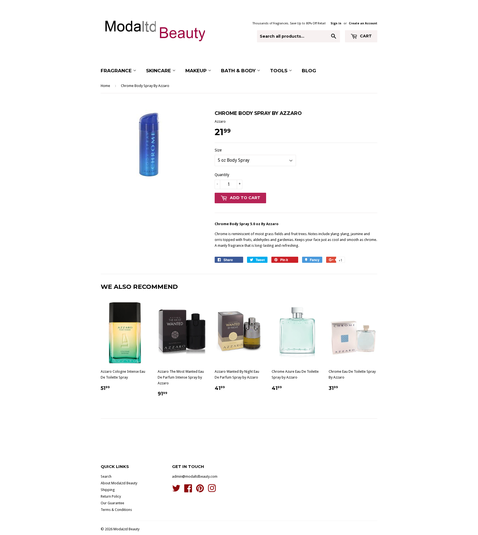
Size (218, 150)
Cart (365, 36)
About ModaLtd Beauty (119, 483)
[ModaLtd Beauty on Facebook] (188, 490)
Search (106, 476)
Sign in (336, 23)
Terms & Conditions (116, 510)
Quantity (222, 175)
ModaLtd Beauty (126, 529)
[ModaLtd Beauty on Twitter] (176, 490)
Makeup (196, 70)
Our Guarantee (112, 503)
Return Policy (111, 496)
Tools (279, 70)
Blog (309, 70)
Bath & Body (239, 70)
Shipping (108, 490)
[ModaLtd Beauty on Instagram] (212, 490)
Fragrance (117, 70)
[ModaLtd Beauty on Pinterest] (200, 490)
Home (105, 86)
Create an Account (363, 23)
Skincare (159, 70)
